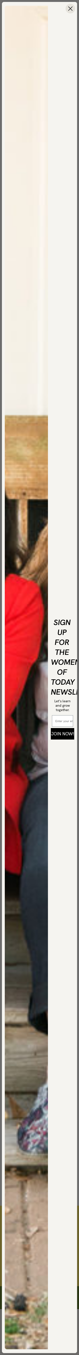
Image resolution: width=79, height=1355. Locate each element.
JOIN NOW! (62, 734)
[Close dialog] (70, 8)
